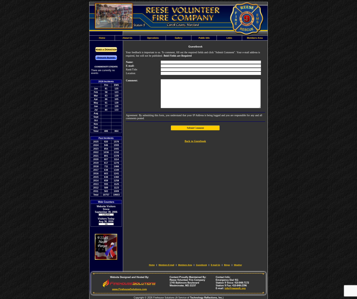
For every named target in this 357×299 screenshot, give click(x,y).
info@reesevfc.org (235, 288)
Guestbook (201, 265)
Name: (129, 62)
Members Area (185, 265)
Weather (238, 265)
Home (152, 265)
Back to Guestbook (195, 141)
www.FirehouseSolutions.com (129, 289)
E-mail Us (215, 265)
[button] (127, 38)
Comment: (132, 80)
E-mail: (130, 65)
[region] (178, 38)
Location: (131, 73)
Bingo (227, 265)
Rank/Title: (132, 69)
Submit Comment (195, 128)
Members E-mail (166, 265)
